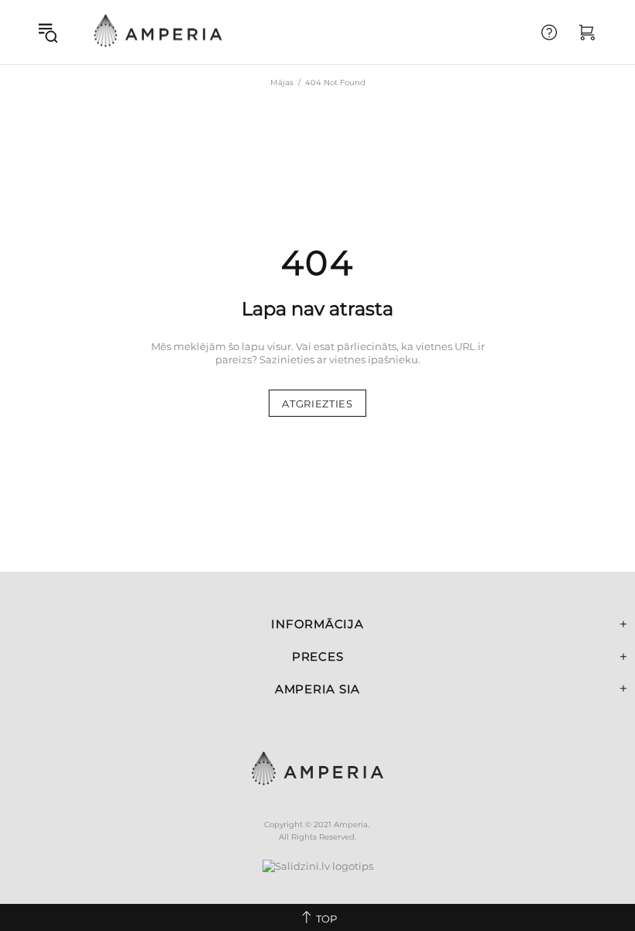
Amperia (158, 32)
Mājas (281, 82)
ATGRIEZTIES (317, 403)
